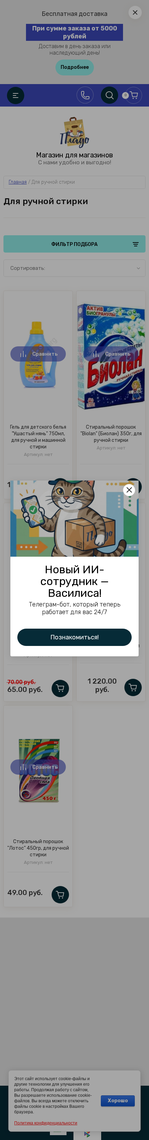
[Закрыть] (129, 490)
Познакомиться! (74, 637)
